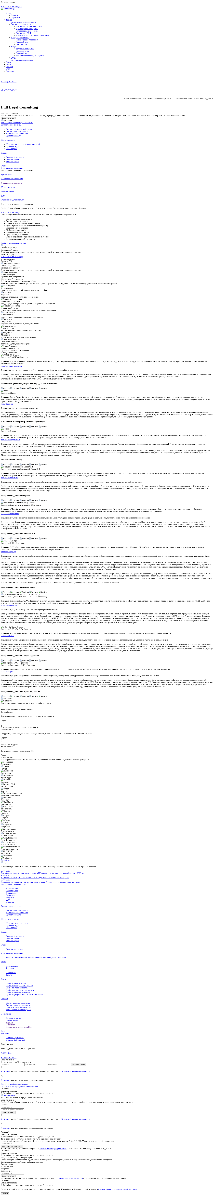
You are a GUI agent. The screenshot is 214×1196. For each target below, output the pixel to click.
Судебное (10, 902)
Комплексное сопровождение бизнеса (17, 123)
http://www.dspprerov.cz (10, 440)
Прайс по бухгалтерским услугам (20, 990)
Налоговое (10, 895)
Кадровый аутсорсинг (25, 49)
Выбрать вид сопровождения (13, 243)
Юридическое (12, 888)
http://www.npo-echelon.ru (11, 366)
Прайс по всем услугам (16, 983)
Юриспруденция (8, 140)
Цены (8, 62)
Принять (5, 1194)
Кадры (13, 46)
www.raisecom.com (9, 605)
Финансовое (11, 893)
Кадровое (10, 897)
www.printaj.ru (7, 671)
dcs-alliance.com (7, 636)
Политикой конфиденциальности (75, 1071)
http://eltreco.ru (7, 404)
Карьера (9, 1022)
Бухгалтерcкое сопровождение (19, 1005)
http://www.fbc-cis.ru (9, 478)
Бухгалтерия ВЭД (23, 33)
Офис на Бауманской (15, 1038)
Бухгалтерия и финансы (21, 24)
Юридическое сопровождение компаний (23, 144)
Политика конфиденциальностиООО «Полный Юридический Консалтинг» (19, 1085)
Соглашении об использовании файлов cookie (117, 1189)
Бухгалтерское (12, 891)
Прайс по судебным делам (17, 988)
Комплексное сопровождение (23, 22)
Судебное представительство (18, 1007)
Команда (14, 15)
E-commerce (11, 973)
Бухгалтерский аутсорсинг (27, 29)
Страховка (15, 17)
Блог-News (5, 860)
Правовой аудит (22, 42)
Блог (8, 69)
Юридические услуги (20, 37)
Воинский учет (22, 53)
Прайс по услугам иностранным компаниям (24, 994)
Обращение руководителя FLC (19, 1027)
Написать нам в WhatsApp (12, 257)
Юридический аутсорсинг (27, 40)
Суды (13, 58)
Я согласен (5, 1071)
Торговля (10, 968)
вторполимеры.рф (8, 552)
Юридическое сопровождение (18, 1003)
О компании (6, 1014)
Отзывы (9, 67)
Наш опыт (10, 1025)
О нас (8, 13)
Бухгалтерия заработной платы (29, 26)
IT (7, 970)
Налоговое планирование (27, 31)
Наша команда (12, 1020)
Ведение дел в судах (14, 949)
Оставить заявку (8, 118)
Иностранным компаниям (22, 60)
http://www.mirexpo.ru (10, 514)
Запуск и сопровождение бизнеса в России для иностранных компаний (36, 957)
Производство (12, 966)
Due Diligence (21, 44)
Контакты (10, 71)
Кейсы (8, 64)
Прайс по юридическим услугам (19, 985)
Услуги (9, 20)
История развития (13, 1018)
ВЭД (8, 900)
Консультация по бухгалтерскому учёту (32, 35)
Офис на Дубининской (15, 1040)
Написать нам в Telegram (11, 212)
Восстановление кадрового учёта (30, 55)
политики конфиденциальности (53, 1148)
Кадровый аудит (23, 51)
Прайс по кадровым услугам (18, 992)
